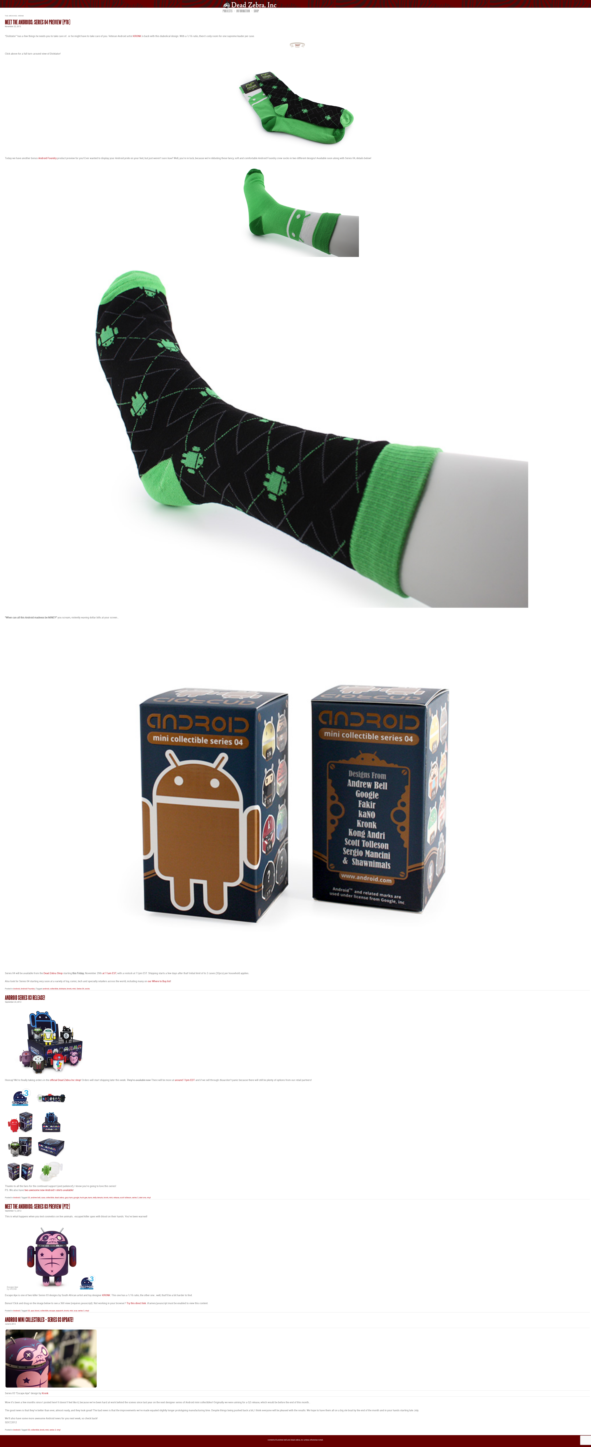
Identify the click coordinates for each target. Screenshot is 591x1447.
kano (90, 1198)
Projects (228, 11)
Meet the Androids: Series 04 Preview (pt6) (37, 22)
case (43, 1198)
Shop (256, 11)
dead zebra (59, 1198)
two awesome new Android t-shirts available (48, 1190)
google (76, 1198)
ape (32, 1311)
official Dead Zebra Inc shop (65, 1080)
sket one (142, 1198)
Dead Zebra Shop (53, 973)
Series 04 (80, 989)
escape (52, 1311)
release (116, 1198)
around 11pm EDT (185, 1080)
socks (87, 989)
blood (37, 1311)
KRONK (137, 36)
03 (29, 1198)
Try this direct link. (137, 1303)
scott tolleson (125, 1198)
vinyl (149, 1198)
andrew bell (35, 1198)
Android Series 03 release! (25, 997)
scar (75, 1311)
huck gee (83, 1198)
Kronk (45, 1393)
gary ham (69, 1198)
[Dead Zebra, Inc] (251, 4)
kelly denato (98, 1198)
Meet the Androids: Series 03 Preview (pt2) (37, 1206)
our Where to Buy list (159, 981)
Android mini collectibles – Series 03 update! (39, 1319)
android (46, 989)
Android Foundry (47, 158)
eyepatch (59, 1311)
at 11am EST (109, 973)
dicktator (62, 989)
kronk (69, 989)
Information (243, 11)
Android (16, 989)
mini (74, 989)
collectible (54, 989)
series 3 (135, 1198)
